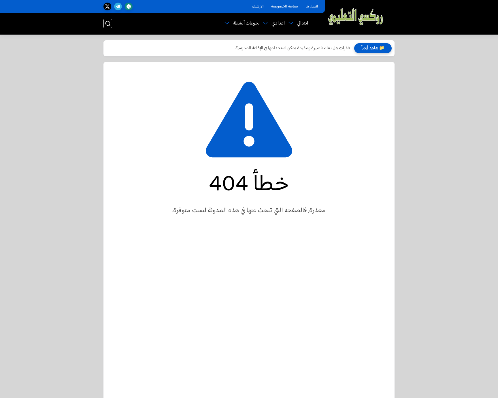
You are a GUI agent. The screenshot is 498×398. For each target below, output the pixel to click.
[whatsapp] (129, 6)
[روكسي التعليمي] (356, 16)
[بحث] (107, 23)
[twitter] (107, 6)
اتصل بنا (311, 6)
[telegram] (118, 6)
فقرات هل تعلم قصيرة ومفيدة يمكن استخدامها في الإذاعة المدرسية (292, 48)
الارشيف (258, 6)
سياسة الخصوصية (284, 6)
